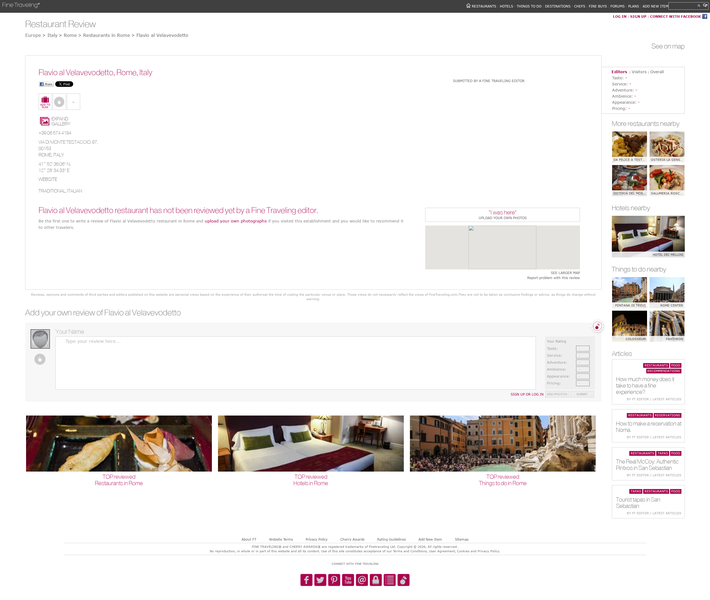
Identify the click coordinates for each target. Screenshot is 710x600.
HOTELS (506, 6)
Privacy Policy (317, 539)
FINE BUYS (598, 6)
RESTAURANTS (484, 6)
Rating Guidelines (391, 539)
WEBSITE (48, 179)
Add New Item (430, 539)
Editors (619, 71)
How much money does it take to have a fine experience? (645, 385)
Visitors (639, 71)
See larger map (565, 273)
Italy (58, 155)
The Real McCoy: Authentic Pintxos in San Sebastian (647, 464)
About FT (249, 539)
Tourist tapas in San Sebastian (638, 502)
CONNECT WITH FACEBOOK (675, 16)
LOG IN (620, 16)
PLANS (633, 6)
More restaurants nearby (645, 123)
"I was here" (503, 213)
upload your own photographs (236, 220)
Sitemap (461, 539)
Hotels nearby (631, 208)
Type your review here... (93, 341)
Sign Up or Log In (527, 394)
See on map (668, 46)
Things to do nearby (639, 269)
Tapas (663, 453)
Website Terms (281, 539)
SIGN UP (638, 16)
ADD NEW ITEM (655, 6)
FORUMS (617, 6)
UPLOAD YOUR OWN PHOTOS (503, 218)
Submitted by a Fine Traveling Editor (488, 81)
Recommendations (663, 371)
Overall (657, 71)
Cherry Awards (352, 539)
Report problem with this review (553, 278)
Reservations (667, 415)
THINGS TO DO (529, 6)
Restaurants (656, 365)
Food (675, 365)
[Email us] (362, 580)
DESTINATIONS (557, 6)
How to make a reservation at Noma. (648, 426)
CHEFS (579, 6)
